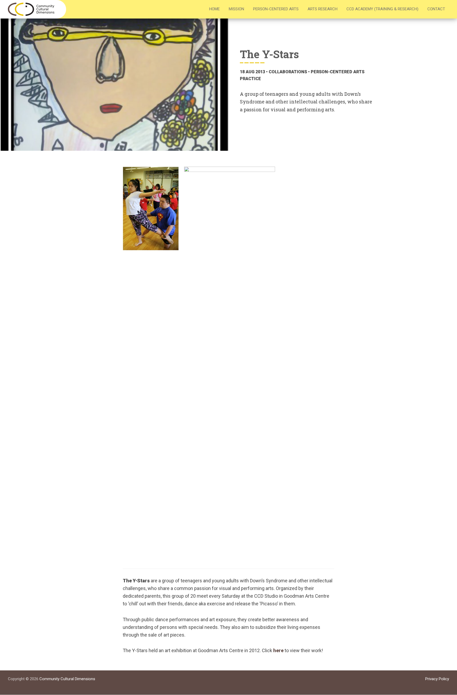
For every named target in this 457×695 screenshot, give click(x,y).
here (278, 650)
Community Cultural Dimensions (67, 678)
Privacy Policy (437, 678)
